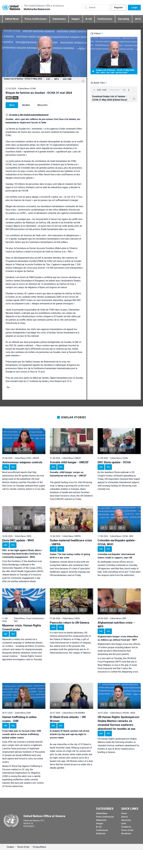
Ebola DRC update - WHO (18, 540)
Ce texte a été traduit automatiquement (28, 114)
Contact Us (126, 827)
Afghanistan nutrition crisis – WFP (116, 624)
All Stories (101, 833)
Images (76, 19)
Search (124, 817)
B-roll (89, 19)
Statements (59, 19)
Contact (10, 847)
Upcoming (123, 19)
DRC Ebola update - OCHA (114, 462)
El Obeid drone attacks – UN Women (68, 719)
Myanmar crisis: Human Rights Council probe (21, 627)
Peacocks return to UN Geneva (69, 622)
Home (124, 813)
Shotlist (26, 105)
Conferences (104, 19)
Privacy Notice (39, 847)
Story (12, 105)
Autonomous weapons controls (22, 462)
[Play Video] (44, 53)
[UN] (11, 7)
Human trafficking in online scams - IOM (19, 719)
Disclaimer (126, 833)
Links (123, 823)
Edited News (12, 19)
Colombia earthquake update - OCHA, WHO (117, 542)
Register (118, 7)
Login (134, 7)
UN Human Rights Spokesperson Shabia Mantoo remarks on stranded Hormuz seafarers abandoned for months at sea (118, 722)
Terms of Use (127, 830)
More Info (42, 105)
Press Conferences (36, 19)
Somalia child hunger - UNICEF (69, 462)
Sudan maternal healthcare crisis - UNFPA (71, 542)
